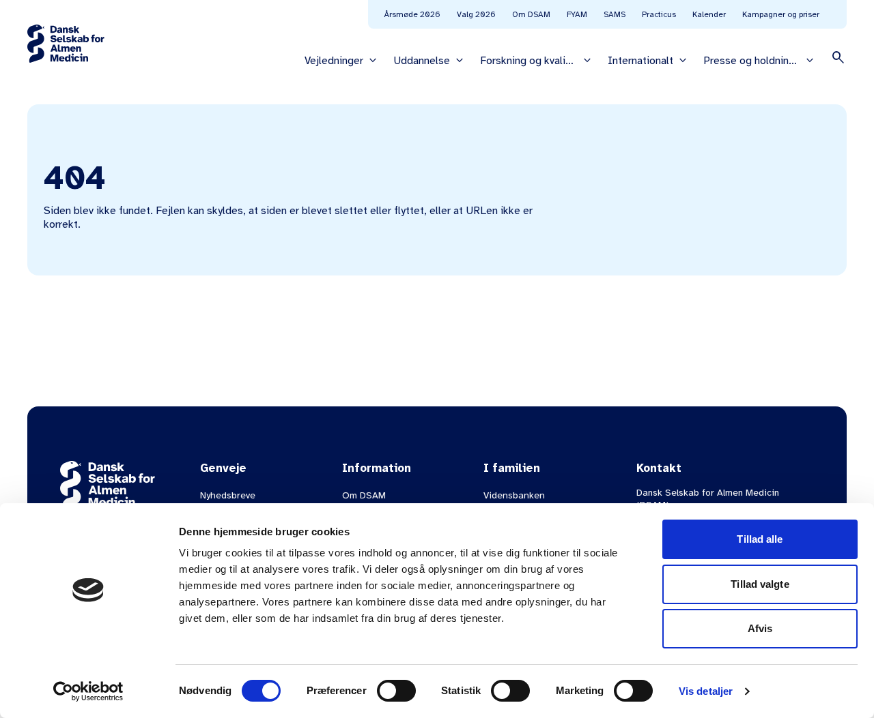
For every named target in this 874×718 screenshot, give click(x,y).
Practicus (659, 14)
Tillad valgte (760, 584)
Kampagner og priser (780, 14)
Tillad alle (760, 539)
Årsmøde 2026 (412, 14)
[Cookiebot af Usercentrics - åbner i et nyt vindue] (88, 691)
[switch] (396, 691)
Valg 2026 (476, 14)
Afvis (760, 628)
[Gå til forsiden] (65, 43)
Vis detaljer (706, 691)
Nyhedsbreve (227, 495)
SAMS (614, 14)
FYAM (577, 14)
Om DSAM (531, 14)
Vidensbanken (514, 495)
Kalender (709, 14)
